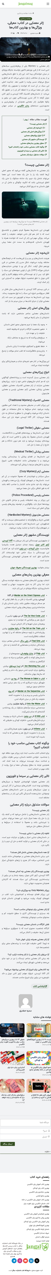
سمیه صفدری (34, 33)
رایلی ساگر (24, 641)
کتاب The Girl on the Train (33, 628)
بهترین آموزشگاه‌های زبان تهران (39, 1225)
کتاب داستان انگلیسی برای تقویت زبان (36, 1203)
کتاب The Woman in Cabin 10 (32, 678)
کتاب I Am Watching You (34, 666)
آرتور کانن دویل (42, 544)
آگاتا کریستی (7, 540)
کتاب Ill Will (40, 716)
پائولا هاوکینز (13, 628)
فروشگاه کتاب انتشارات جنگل (21, 1270)
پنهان (26, 120)
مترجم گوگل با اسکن (42, 1237)
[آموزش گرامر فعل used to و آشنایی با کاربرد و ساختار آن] (38, 1086)
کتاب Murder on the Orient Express (29, 595)
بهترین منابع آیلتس (42, 1196)
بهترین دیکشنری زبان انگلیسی (39, 1192)
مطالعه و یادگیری (22, 13)
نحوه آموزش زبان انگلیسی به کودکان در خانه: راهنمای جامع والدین (40, 1069)
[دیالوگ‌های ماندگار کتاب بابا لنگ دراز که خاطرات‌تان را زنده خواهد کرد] (12, 1086)
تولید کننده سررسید (42, 1241)
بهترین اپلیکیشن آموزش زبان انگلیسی (36, 1214)
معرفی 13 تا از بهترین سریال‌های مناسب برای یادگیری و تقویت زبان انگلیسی (12, 1042)
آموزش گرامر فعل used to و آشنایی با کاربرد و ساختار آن (41, 1096)
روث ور (14, 678)
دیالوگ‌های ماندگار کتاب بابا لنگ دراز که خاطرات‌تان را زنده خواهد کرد (13, 1097)
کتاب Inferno (39, 728)
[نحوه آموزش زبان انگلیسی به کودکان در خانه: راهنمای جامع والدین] (38, 1058)
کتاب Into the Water (36, 703)
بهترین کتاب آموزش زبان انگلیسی (38, 1184)
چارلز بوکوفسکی (27, 653)
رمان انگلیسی (23, 105)
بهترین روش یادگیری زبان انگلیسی (37, 1217)
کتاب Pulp (40, 653)
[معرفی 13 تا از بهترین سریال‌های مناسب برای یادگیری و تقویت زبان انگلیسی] (12, 1030)
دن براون (23, 548)
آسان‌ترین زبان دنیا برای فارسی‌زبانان (16, 1068)
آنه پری (11, 691)
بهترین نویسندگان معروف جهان (23, 567)
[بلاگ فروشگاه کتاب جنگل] (25, 4)
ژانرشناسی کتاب (39, 986)
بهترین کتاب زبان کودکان (41, 1188)
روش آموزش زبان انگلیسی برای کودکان (36, 1221)
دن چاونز (28, 716)
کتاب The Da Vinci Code (34, 616)
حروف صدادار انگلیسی (41, 1233)
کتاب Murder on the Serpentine (31, 691)
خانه (30, 13)
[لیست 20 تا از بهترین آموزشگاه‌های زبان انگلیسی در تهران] (38, 1030)
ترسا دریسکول (14, 666)
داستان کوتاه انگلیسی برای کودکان (37, 1229)
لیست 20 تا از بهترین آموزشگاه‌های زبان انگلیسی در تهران (39, 1040)
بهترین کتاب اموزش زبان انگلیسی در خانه (35, 1199)
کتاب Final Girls (38, 641)
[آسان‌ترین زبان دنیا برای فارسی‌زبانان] (12, 1058)
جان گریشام (34, 548)
